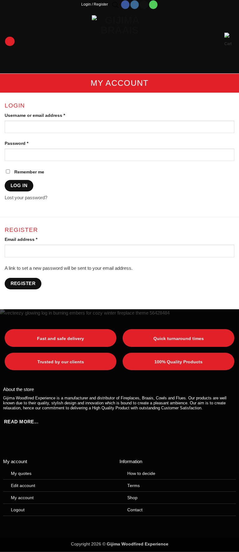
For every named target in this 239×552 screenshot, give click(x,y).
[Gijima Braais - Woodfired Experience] (119, 41)
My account (22, 497)
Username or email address (44, 115)
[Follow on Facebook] (125, 4)
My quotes (21, 473)
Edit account (23, 485)
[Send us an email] (144, 4)
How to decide (141, 473)
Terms (133, 485)
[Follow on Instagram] (134, 4)
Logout (18, 510)
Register (23, 283)
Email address (31, 239)
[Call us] (153, 4)
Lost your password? (26, 197)
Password (26, 143)
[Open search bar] (115, 5)
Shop (132, 497)
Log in (19, 185)
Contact (135, 510)
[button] (9, 41)
